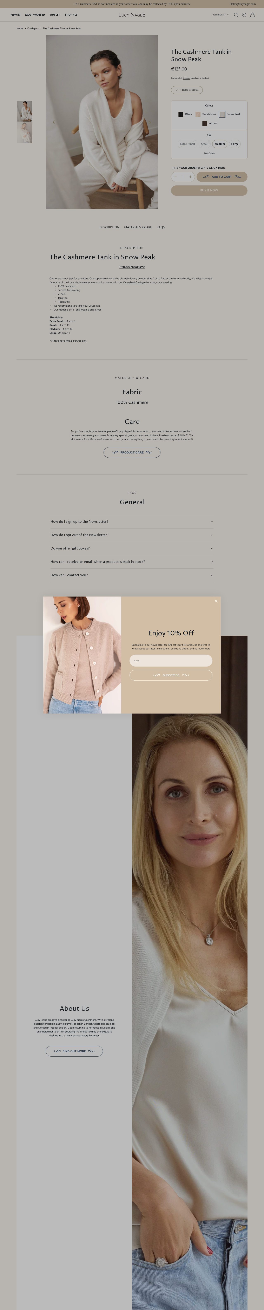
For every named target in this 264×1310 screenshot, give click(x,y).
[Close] (216, 601)
